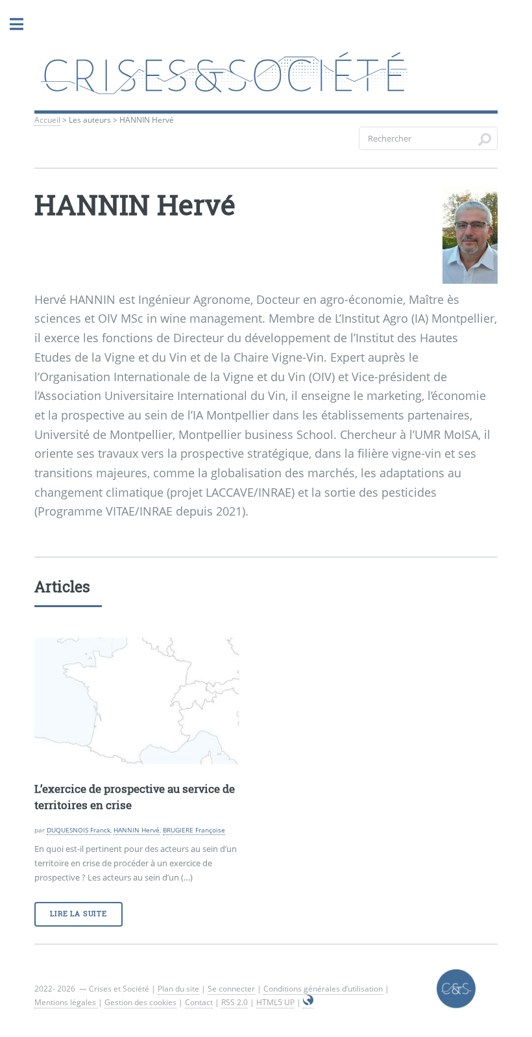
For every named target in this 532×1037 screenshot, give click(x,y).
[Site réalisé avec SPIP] (308, 1002)
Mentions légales (66, 1002)
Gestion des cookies (140, 1002)
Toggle (16, 24)
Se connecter (231, 988)
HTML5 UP (275, 1002)
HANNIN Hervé (137, 829)
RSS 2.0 (234, 1002)
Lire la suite (78, 913)
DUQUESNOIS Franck (78, 829)
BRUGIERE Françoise (194, 829)
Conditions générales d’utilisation (323, 988)
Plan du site (178, 988)
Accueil (47, 119)
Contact (199, 1002)
